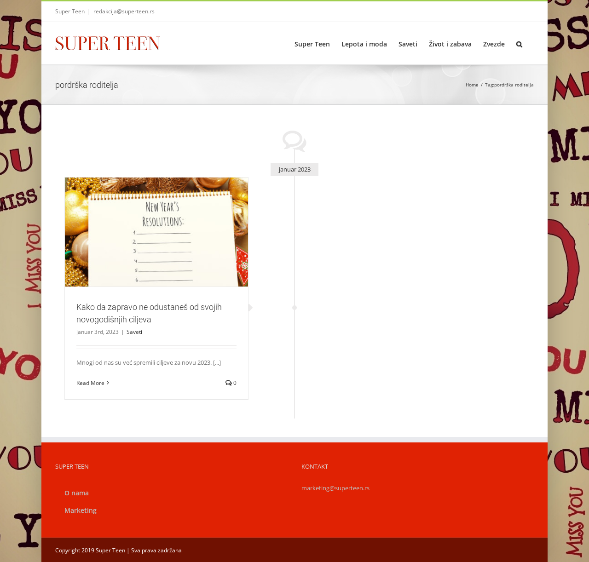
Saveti (156, 252)
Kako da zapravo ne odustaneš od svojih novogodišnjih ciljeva (145, 215)
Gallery (167, 215)
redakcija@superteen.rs (124, 11)
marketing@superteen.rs (335, 488)
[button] (519, 43)
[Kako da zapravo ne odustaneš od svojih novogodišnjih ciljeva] (156, 232)
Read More (90, 383)
